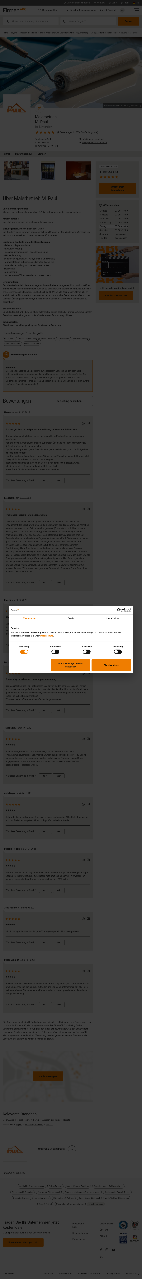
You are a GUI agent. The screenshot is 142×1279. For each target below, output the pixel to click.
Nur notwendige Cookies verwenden (70, 665)
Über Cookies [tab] (112, 618)
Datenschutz (46, 636)
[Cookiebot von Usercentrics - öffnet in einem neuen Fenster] (119, 610)
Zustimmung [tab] (29, 618)
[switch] (55, 652)
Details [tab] (71, 618)
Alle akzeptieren (111, 665)
